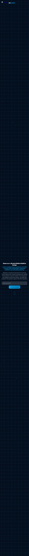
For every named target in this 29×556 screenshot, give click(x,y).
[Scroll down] (14, 293)
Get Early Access (14, 287)
